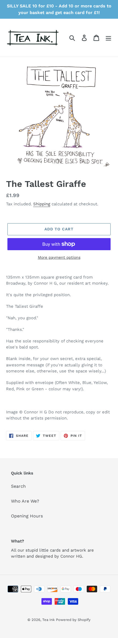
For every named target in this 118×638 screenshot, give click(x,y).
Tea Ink (48, 620)
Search (18, 486)
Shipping (41, 203)
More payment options (59, 257)
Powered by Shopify (73, 620)
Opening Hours (27, 516)
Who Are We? (25, 501)
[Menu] (108, 38)
